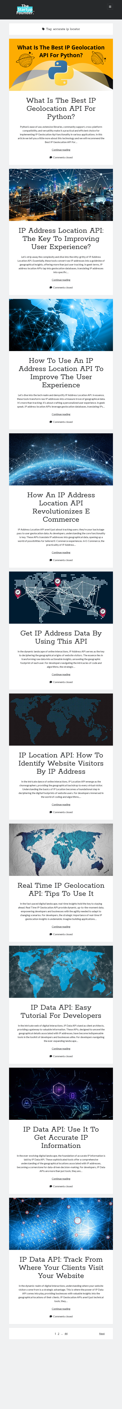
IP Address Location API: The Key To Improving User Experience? (61, 195)
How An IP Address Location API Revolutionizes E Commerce (61, 459)
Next (102, 1333)
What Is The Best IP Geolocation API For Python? (61, 65)
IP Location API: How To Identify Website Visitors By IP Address (61, 719)
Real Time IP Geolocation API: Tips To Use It (61, 850)
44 (66, 1333)
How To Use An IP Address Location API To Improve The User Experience (61, 325)
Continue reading (61, 149)
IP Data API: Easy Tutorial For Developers (61, 972)
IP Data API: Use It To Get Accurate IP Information (61, 1094)
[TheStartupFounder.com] (25, 13)
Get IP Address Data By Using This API (61, 598)
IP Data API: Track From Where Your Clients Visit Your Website (61, 1224)
